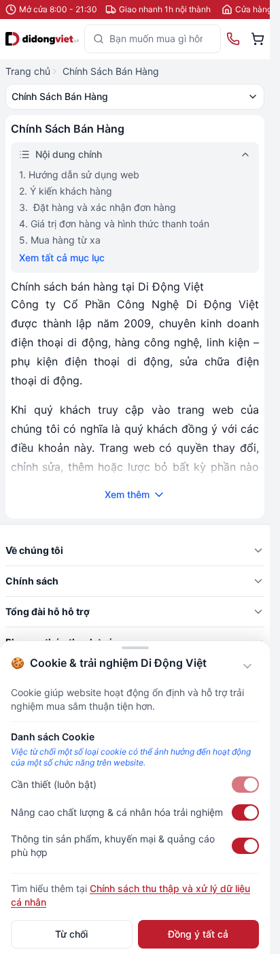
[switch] (245, 784)
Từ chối (71, 934)
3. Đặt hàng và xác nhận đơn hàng (97, 207)
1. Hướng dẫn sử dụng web (79, 174)
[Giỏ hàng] (257, 39)
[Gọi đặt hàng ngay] (233, 39)
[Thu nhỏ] (247, 666)
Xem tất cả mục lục (62, 257)
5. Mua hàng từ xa (60, 240)
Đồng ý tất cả (198, 934)
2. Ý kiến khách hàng (65, 191)
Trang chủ (27, 71)
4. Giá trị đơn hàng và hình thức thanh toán (114, 223)
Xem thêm (127, 494)
